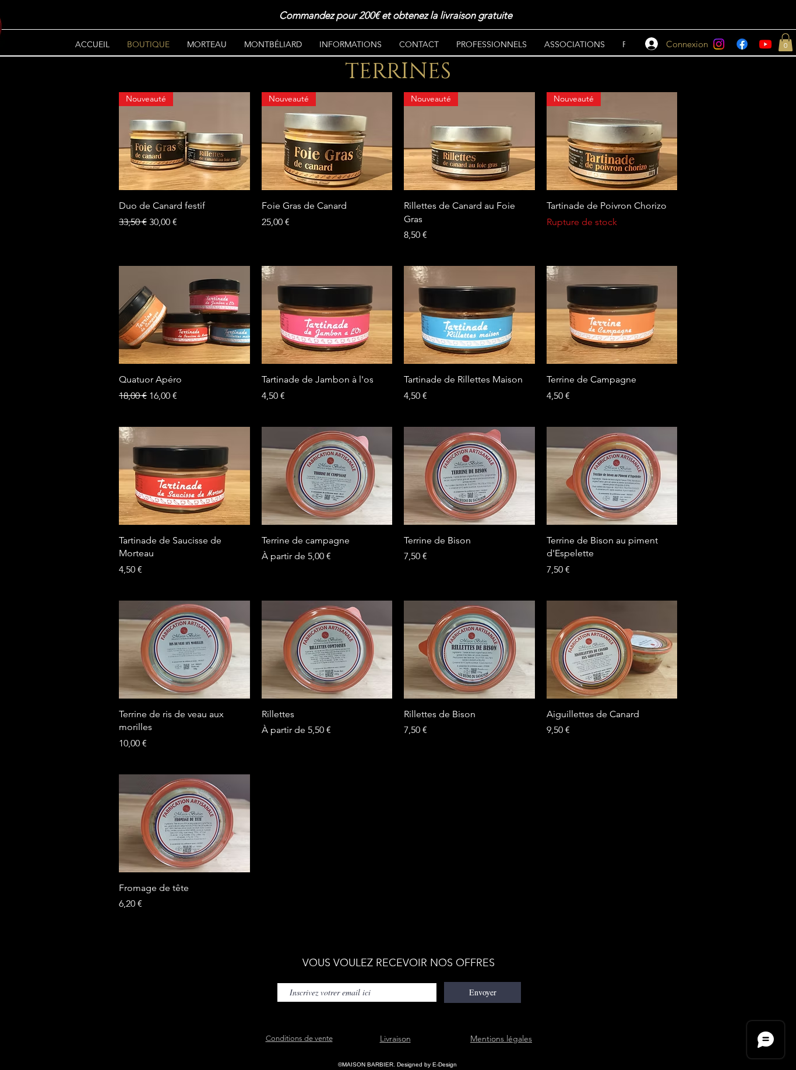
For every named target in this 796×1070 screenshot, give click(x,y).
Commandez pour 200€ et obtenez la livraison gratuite (397, 15)
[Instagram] (719, 44)
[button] (785, 42)
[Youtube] (765, 44)
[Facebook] (742, 44)
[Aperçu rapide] (184, 315)
